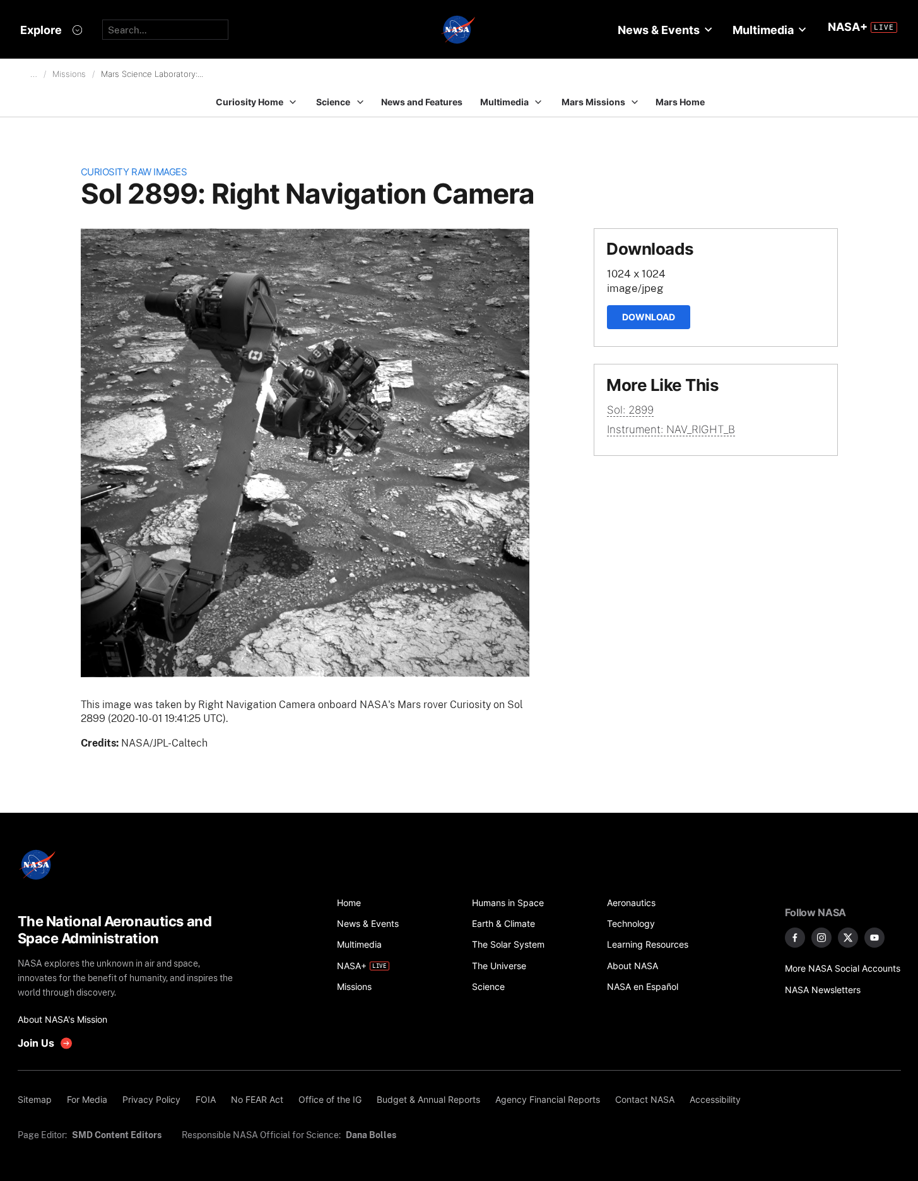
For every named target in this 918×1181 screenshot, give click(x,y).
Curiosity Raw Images (134, 172)
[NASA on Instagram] (821, 938)
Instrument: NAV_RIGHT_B (671, 429)
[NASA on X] (848, 938)
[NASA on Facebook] (795, 938)
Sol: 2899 (630, 410)
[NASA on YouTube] (874, 938)
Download (648, 316)
